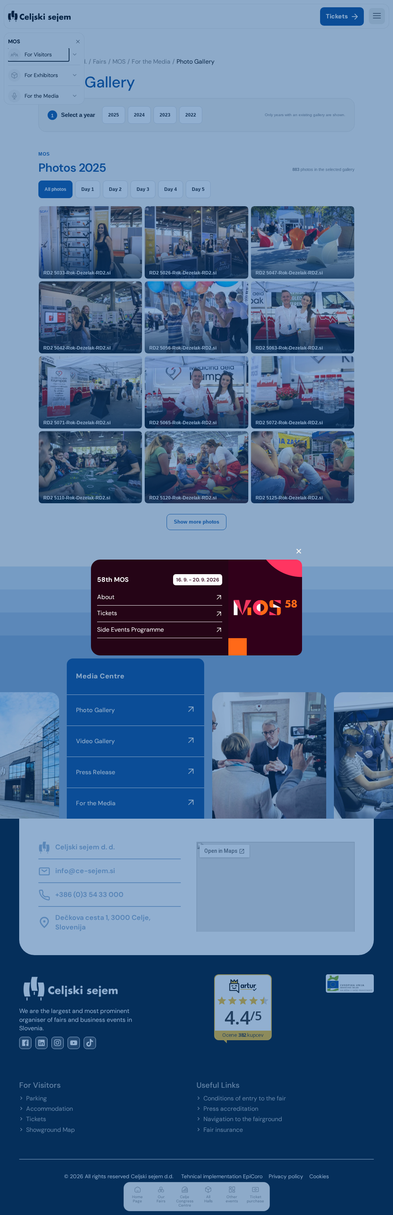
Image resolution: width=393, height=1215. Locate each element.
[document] (196, 607)
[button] (299, 551)
